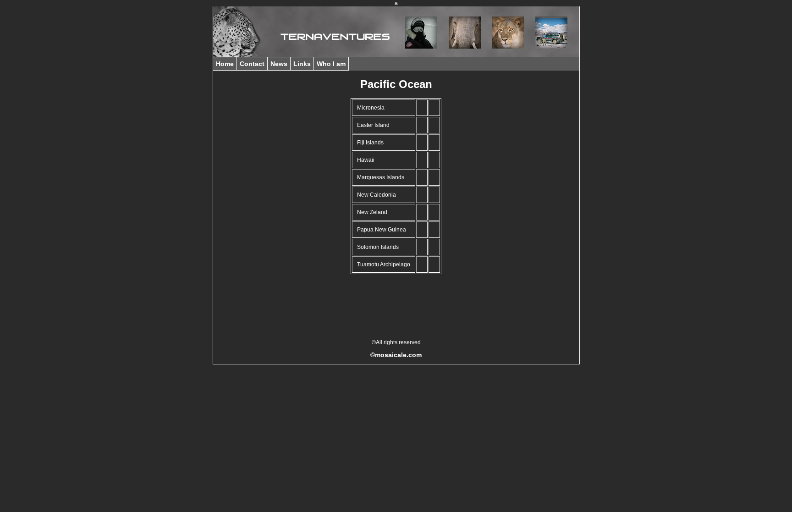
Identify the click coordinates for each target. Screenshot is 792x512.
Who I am (331, 63)
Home (225, 63)
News (278, 63)
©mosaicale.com (396, 354)
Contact (252, 63)
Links (302, 63)
